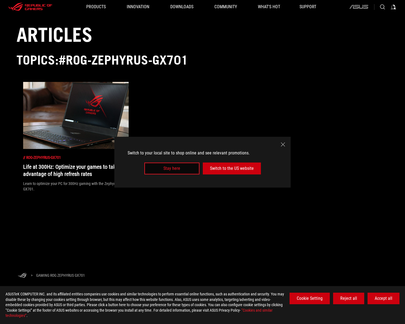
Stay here (171, 168)
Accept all (383, 298)
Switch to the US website (232, 168)
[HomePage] (22, 276)
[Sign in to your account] (393, 7)
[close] (283, 144)
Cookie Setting (310, 298)
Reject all (348, 298)
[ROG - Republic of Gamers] (30, 7)
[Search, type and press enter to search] (382, 6)
